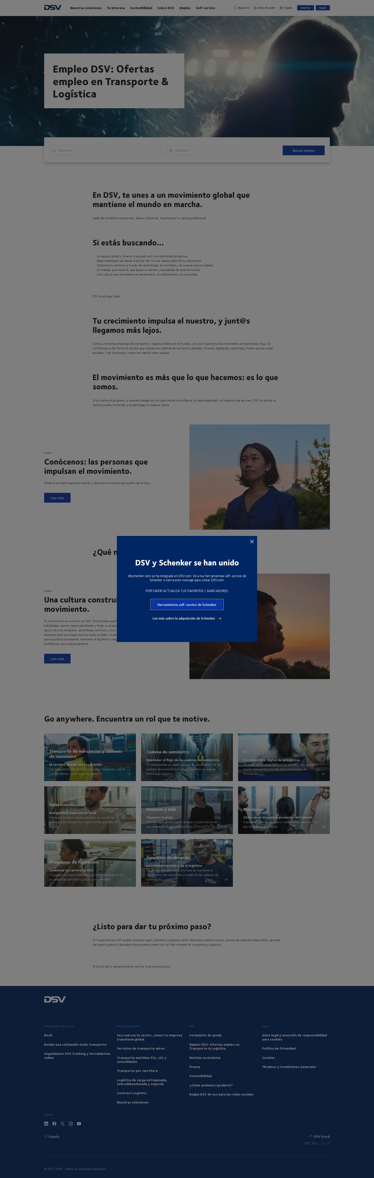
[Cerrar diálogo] (252, 541)
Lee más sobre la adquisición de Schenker (184, 618)
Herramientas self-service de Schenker (187, 604)
